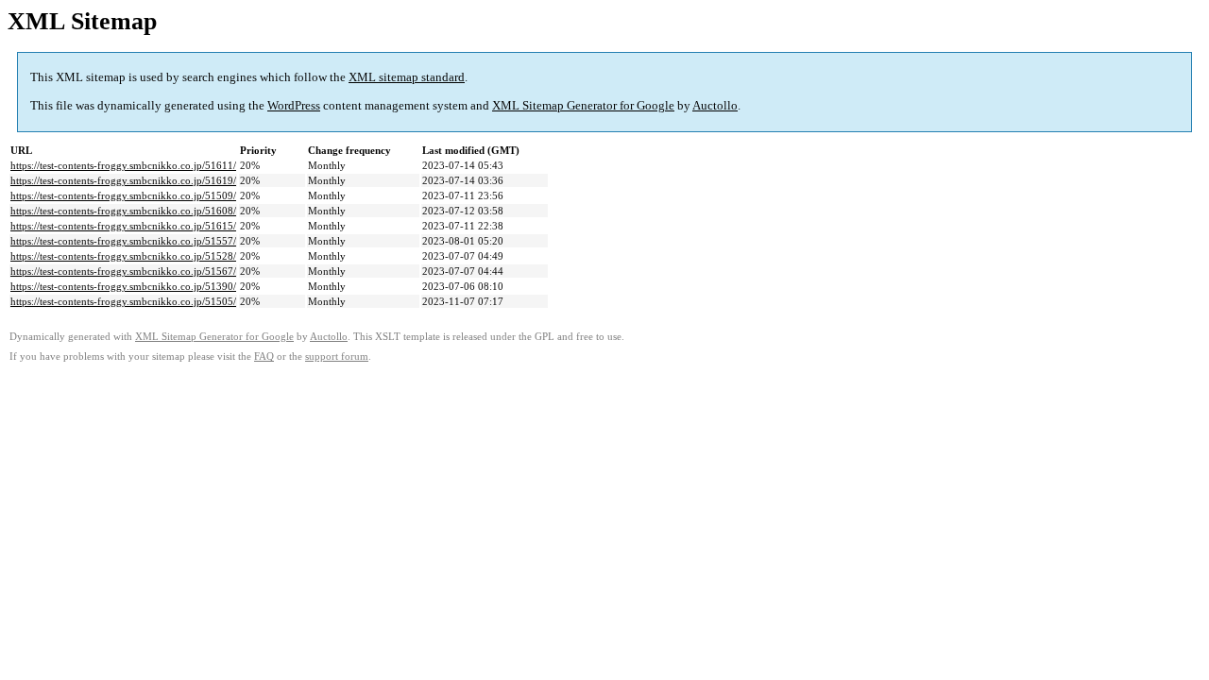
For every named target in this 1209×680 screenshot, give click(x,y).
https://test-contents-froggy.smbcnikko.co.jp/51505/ (123, 301)
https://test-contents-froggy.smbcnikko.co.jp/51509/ (123, 195)
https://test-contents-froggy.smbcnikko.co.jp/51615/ (123, 225)
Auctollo (715, 105)
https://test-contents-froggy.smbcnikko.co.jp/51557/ (123, 240)
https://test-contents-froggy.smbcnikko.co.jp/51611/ (123, 165)
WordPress (293, 105)
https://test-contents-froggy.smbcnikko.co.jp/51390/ (123, 286)
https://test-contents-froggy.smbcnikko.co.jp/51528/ (123, 256)
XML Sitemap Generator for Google (583, 105)
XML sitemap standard (407, 77)
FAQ (264, 356)
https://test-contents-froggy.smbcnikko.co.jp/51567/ (123, 271)
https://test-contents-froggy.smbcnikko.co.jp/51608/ (123, 210)
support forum (336, 356)
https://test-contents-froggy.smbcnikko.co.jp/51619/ (123, 180)
